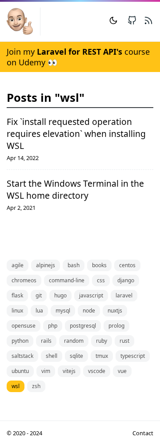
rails (46, 341)
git (39, 295)
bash (74, 265)
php (52, 325)
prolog (116, 325)
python (20, 341)
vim (45, 371)
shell (51, 356)
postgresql (83, 325)
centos (127, 265)
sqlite (76, 356)
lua (39, 310)
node (89, 310)
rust (124, 341)
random (74, 341)
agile (18, 265)
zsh (36, 386)
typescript (132, 356)
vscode (96, 371)
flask (17, 295)
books (99, 265)
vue (122, 371)
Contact (142, 433)
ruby (101, 341)
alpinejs (45, 265)
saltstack (22, 356)
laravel (124, 295)
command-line (66, 280)
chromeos (24, 280)
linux (17, 310)
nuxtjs (115, 310)
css (101, 280)
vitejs (69, 371)
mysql (63, 310)
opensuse (24, 325)
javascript (91, 295)
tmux (102, 356)
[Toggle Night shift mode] (113, 22)
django (125, 280)
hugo (60, 295)
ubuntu (20, 371)
